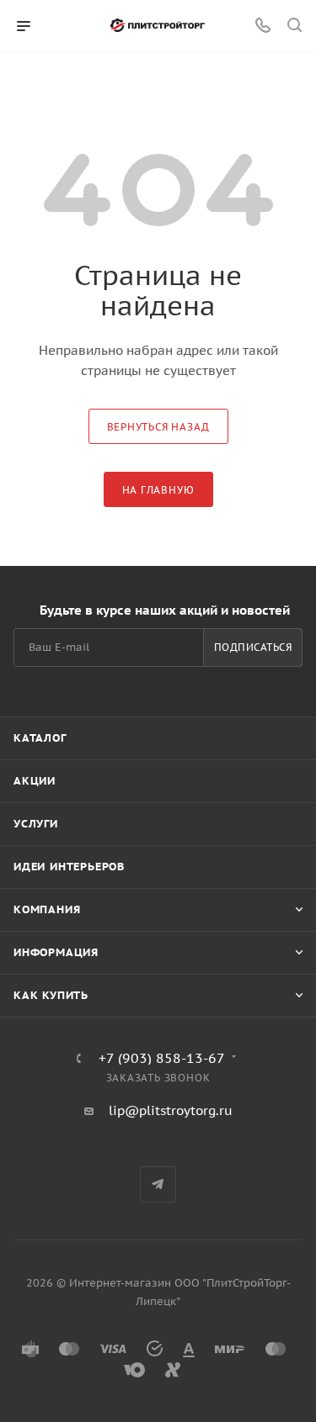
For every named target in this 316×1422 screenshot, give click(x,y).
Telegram (158, 1184)
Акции (34, 781)
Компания (46, 909)
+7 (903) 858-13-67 (162, 1058)
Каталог (40, 738)
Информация (56, 952)
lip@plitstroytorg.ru (171, 1110)
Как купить (50, 995)
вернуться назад (158, 426)
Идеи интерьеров (69, 866)
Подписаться (253, 647)
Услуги (35, 824)
